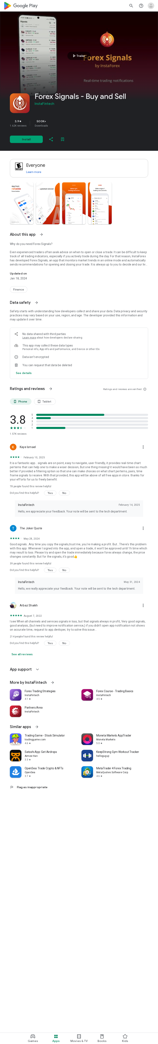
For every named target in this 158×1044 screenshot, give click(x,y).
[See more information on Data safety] (36, 303)
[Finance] (18, 289)
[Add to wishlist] (62, 139)
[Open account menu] (151, 6)
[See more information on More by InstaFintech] (52, 682)
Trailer (78, 55)
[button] (22, 203)
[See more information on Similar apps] (37, 727)
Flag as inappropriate (29, 787)
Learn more (33, 172)
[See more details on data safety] (24, 373)
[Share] (51, 139)
